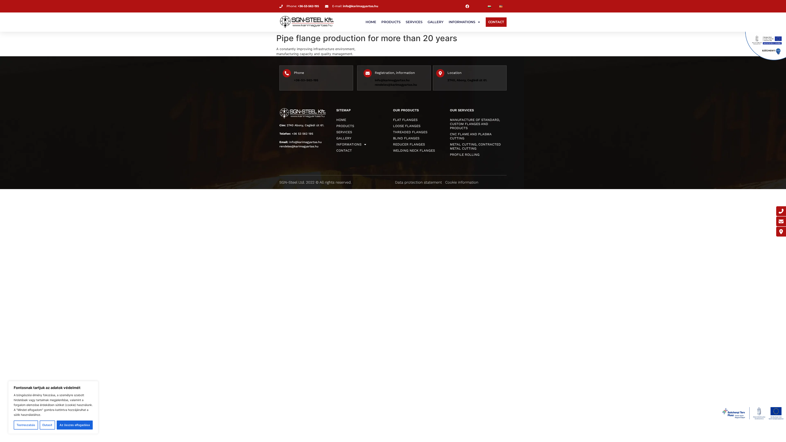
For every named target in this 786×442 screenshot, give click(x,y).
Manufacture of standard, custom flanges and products (475, 124)
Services (414, 22)
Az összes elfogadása (75, 425)
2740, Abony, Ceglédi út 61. (467, 80)
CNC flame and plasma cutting (470, 136)
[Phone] (287, 73)
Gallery (436, 22)
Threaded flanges (410, 132)
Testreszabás (26, 425)
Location (454, 73)
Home (371, 22)
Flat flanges (405, 120)
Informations (462, 22)
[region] (53, 407)
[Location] (440, 73)
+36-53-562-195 (306, 80)
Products (391, 22)
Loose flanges (406, 126)
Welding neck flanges (414, 150)
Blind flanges (406, 138)
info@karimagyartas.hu (392, 80)
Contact (496, 22)
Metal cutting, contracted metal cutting (475, 146)
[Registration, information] (368, 73)
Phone (299, 73)
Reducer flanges (409, 144)
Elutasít (47, 425)
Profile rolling (465, 155)
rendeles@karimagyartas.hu (396, 85)
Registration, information (395, 73)
